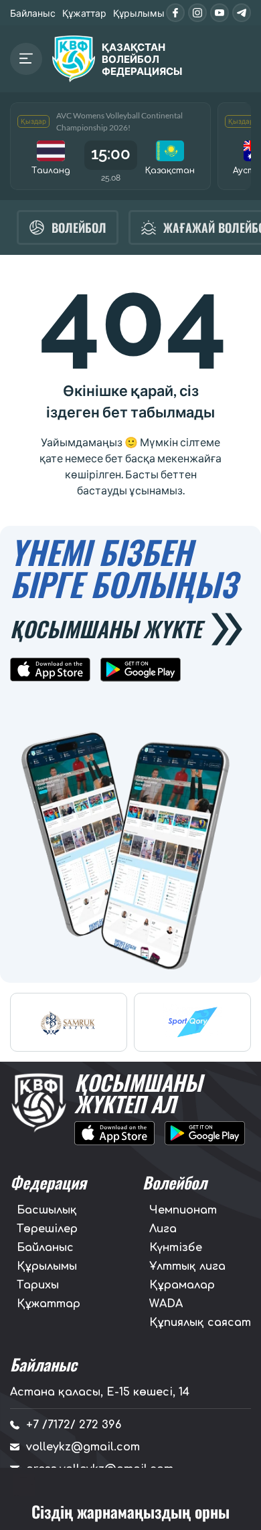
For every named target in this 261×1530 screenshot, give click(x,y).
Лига (163, 1229)
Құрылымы (139, 13)
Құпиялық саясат (200, 1323)
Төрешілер (47, 1229)
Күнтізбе (175, 1248)
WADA (166, 1304)
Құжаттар (84, 13)
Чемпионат (183, 1210)
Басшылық (47, 1210)
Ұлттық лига (187, 1266)
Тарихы (38, 1285)
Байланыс (33, 13)
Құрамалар (182, 1285)
